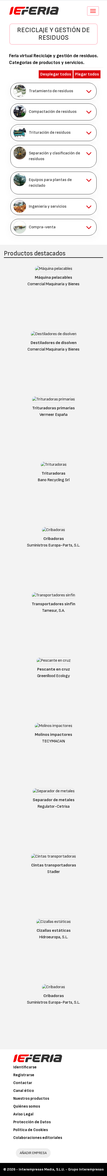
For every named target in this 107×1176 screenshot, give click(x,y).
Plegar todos (87, 74)
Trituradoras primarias (53, 408)
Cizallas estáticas (54, 930)
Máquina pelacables (53, 277)
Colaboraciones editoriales (37, 1137)
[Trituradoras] (54, 465)
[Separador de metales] (53, 792)
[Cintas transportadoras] (53, 857)
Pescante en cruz (53, 669)
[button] (53, 91)
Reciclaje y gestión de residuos (53, 34)
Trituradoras (53, 473)
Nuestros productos (31, 1098)
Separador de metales (54, 799)
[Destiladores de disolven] (54, 335)
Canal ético (23, 1090)
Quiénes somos (26, 1106)
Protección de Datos (32, 1122)
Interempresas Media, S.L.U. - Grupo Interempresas (61, 1169)
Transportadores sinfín (53, 604)
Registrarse (23, 1075)
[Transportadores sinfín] (53, 596)
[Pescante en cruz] (53, 661)
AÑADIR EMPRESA (33, 1153)
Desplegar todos (55, 74)
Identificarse (25, 1067)
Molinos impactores (53, 734)
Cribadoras (53, 538)
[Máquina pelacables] (53, 269)
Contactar (22, 1082)
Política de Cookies (30, 1129)
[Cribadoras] (53, 531)
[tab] (53, 91)
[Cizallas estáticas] (53, 923)
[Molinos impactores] (53, 727)
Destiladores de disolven (54, 342)
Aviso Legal (23, 1114)
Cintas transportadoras (53, 865)
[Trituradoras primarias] (53, 400)
